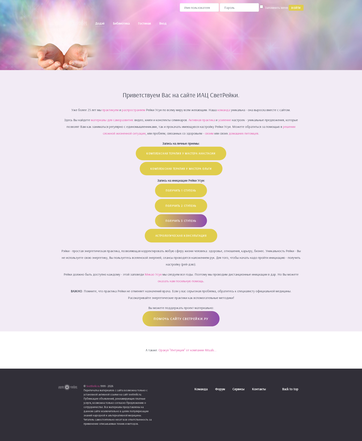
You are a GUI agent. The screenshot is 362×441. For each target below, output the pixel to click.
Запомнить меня (276, 7)
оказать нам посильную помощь (180, 281)
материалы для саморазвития (112, 120)
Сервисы (238, 389)
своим (209, 133)
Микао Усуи (153, 274)
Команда (201, 389)
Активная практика (202, 120)
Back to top (290, 389)
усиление (225, 120)
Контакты (259, 389)
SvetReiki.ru (93, 386)
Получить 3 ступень (181, 220)
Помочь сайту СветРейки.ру (181, 319)
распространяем (134, 110)
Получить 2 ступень (181, 205)
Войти (296, 7)
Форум (220, 389)
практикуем (110, 110)
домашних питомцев (243, 133)
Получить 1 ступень (181, 190)
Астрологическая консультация (181, 235)
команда (223, 110)
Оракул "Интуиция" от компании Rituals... (188, 350)
